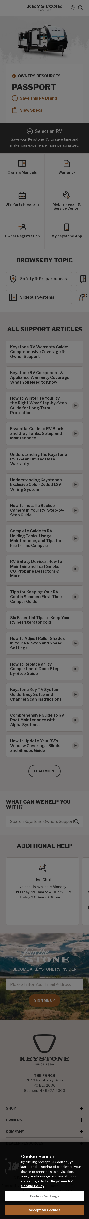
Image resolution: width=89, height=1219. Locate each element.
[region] (44, 1180)
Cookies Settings (44, 1196)
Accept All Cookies (44, 1210)
